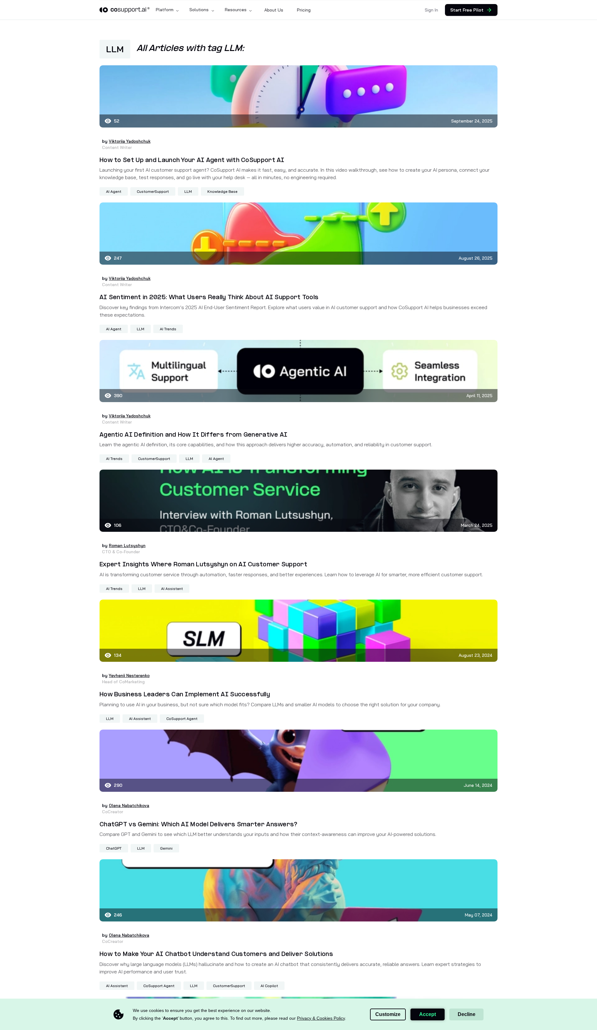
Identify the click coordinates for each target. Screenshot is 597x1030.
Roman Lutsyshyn (128, 545)
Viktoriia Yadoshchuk (131, 141)
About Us (273, 10)
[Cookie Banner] (298, 1014)
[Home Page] (125, 10)
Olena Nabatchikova (130, 805)
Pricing (304, 10)
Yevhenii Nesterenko (131, 675)
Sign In (431, 10)
